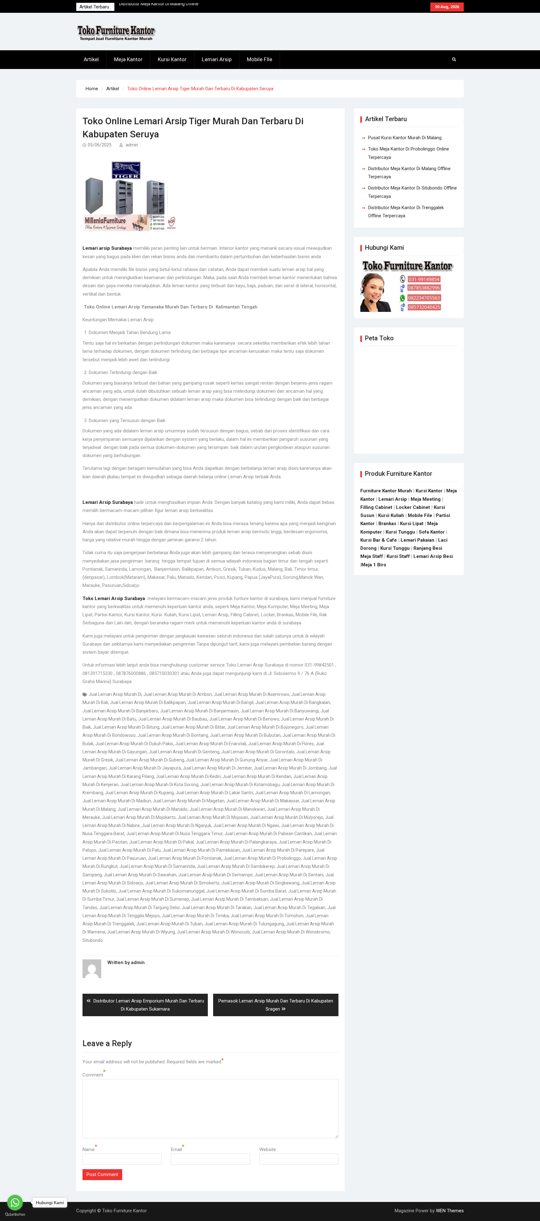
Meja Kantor (128, 59)
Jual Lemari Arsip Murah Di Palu (129, 850)
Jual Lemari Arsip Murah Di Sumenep (152, 899)
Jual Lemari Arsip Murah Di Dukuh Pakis (134, 743)
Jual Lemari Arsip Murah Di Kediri (188, 776)
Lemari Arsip (217, 59)
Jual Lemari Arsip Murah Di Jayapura (144, 768)
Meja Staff (371, 556)
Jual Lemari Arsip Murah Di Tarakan (217, 907)
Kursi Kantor (172, 59)
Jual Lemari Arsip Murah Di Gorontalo (257, 751)
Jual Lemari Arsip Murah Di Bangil (220, 702)
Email (176, 1149)
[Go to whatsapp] (15, 1202)
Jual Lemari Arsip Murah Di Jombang (290, 768)
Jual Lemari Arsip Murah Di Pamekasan (201, 850)
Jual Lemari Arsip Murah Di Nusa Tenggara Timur (174, 833)
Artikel (91, 59)
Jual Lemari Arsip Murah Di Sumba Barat (246, 891)
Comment (92, 1075)
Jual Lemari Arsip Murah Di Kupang (139, 792)
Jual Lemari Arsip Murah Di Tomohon (267, 915)
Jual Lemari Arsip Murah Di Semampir (215, 874)
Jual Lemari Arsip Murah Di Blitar (193, 727)
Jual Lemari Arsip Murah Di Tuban (169, 923)
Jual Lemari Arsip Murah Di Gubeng (149, 759)
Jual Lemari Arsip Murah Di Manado (153, 809)
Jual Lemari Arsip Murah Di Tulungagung (244, 923)
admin (132, 144)
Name (88, 1149)
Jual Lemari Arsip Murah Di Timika (195, 915)
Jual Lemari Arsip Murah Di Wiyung (141, 931)
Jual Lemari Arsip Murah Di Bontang (173, 735)
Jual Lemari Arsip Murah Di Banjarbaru (120, 710)
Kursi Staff (398, 556)
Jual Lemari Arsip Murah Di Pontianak (185, 858)
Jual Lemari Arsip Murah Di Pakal (161, 841)
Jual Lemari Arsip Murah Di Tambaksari (229, 899)
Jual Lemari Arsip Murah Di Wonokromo (291, 931)
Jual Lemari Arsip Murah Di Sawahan (140, 874)
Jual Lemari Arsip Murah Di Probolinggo (262, 858)
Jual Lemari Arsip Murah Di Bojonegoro (265, 727)
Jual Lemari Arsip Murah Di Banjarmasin (199, 710)
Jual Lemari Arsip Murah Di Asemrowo (251, 694)
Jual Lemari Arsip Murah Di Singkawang (260, 882)
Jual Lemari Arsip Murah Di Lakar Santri (214, 792)
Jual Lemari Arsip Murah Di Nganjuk (176, 825)
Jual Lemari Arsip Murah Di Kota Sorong (159, 784)
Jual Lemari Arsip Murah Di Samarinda (157, 866)
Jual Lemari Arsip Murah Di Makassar (262, 800)
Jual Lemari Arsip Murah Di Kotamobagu (240, 784)
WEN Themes (450, 1211)
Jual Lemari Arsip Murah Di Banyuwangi (280, 710)
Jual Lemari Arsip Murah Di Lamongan (292, 792)
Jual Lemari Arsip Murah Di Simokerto (182, 882)
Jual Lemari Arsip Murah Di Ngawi (246, 825)
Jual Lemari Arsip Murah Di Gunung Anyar (227, 759)
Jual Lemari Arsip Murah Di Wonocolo (213, 931)
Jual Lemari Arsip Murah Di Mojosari (213, 817)
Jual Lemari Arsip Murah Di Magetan (188, 800)
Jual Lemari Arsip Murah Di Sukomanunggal (161, 891)
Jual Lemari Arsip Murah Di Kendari (256, 776)
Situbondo (92, 940)
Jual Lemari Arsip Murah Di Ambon (177, 694)
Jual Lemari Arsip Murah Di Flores (281, 743)
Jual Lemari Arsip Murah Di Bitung (126, 727)
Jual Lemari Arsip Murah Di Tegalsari (289, 907)
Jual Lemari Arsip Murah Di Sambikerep (236, 866)
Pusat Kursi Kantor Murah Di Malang (154, 6)
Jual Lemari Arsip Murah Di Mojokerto (139, 817)
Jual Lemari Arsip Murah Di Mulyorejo (286, 817)
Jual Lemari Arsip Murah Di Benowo (244, 718)
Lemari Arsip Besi (433, 556)
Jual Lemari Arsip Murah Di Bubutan (245, 735)
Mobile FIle (259, 59)
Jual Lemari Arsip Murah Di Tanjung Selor (139, 907)
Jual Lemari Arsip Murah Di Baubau (172, 718)
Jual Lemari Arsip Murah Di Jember (217, 768)
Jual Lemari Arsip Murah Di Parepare (278, 850)
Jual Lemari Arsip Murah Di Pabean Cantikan (268, 833)
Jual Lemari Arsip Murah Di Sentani (288, 874)
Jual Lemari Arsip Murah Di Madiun (116, 800)
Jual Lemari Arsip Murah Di (115, 694)
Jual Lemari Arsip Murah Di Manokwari (227, 809)
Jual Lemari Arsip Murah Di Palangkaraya (236, 841)
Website (267, 1149)
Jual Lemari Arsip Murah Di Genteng (184, 751)
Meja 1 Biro (373, 565)
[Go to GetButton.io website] (15, 1215)
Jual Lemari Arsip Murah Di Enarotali (210, 743)
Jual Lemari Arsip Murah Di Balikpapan (148, 702)
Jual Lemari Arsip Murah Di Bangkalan (292, 702)
